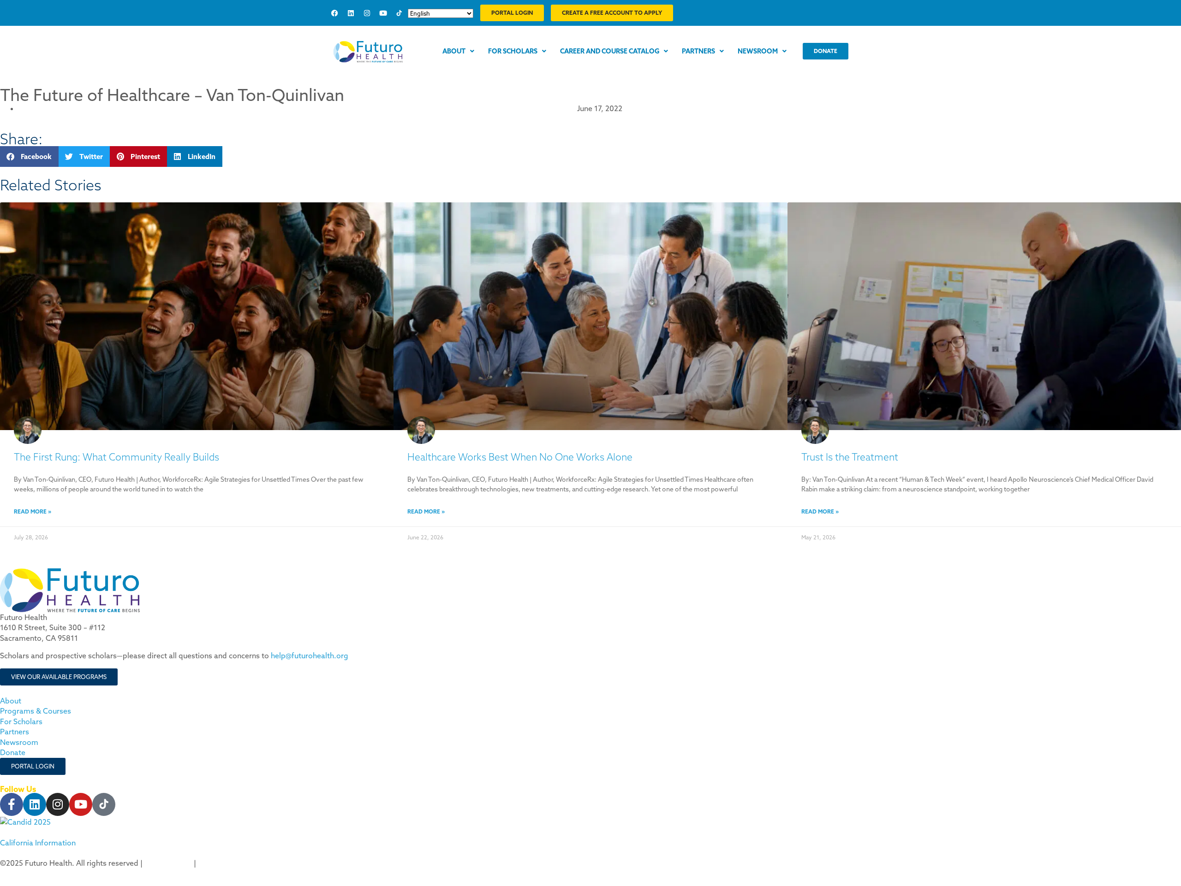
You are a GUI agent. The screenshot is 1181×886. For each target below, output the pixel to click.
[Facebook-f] (11, 804)
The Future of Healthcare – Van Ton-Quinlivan (172, 94)
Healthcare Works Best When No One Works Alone (519, 457)
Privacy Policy (168, 863)
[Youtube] (383, 13)
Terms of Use (221, 863)
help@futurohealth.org (309, 655)
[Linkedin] (351, 13)
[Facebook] (334, 13)
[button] (29, 156)
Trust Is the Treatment (849, 457)
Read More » (32, 511)
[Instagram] (367, 13)
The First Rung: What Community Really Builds (116, 457)
